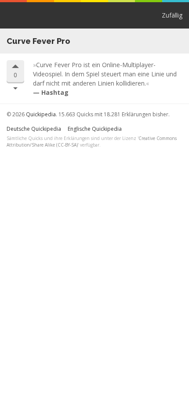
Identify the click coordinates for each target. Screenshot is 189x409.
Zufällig (172, 15)
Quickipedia (13, 15)
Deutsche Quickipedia (34, 129)
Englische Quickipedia (95, 129)
